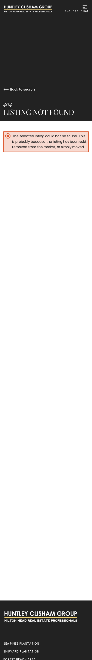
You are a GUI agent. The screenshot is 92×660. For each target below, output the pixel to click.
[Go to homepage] (32, 9)
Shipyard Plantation (21, 651)
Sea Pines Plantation (21, 643)
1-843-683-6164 (75, 11)
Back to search (22, 89)
